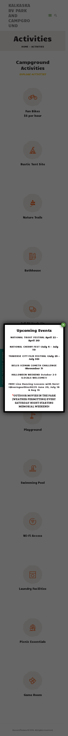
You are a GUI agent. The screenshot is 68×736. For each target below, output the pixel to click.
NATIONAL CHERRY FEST (34, 348)
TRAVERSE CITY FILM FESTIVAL (34, 357)
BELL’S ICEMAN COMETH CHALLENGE (34, 367)
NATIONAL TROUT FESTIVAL (34, 339)
